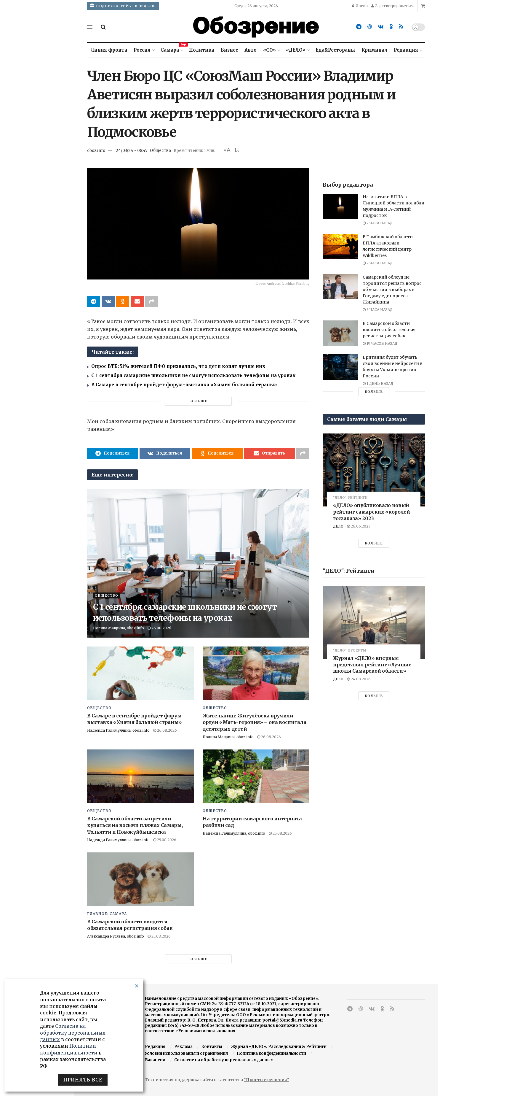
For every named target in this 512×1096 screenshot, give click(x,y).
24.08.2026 (360, 679)
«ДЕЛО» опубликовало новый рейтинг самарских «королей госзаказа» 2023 (371, 511)
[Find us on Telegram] (358, 26)
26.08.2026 (161, 628)
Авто (250, 50)
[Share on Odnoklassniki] (122, 301)
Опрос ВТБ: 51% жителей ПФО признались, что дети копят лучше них (178, 366)
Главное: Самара (107, 914)
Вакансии (155, 1059)
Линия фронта (109, 50)
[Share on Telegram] (93, 301)
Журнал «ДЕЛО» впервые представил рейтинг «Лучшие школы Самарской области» (372, 664)
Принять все (82, 1080)
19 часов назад (381, 343)
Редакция (406, 50)
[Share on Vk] (108, 301)
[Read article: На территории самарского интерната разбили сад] (256, 776)
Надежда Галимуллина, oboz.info (118, 730)
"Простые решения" (266, 1079)
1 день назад (379, 383)
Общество (160, 150)
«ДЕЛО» (295, 50)
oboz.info (96, 150)
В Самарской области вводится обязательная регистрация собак (389, 330)
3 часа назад (379, 309)
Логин (361, 6)
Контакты (211, 1046)
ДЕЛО (338, 526)
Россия (142, 50)
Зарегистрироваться (394, 6)
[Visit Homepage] (256, 27)
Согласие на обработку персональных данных (223, 1059)
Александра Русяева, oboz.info (115, 936)
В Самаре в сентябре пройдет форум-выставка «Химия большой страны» (184, 384)
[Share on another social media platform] (151, 301)
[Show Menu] (89, 27)
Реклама (183, 1046)
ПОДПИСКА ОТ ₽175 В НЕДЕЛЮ (125, 6)
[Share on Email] (137, 301)
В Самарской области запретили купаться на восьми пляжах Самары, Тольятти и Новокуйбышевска (135, 825)
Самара (172, 49)
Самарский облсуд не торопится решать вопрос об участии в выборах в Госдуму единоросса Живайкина (392, 289)
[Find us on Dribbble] (369, 26)
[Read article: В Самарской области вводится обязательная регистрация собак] (140, 879)
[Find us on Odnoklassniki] (391, 26)
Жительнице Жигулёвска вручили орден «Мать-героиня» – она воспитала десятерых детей (254, 722)
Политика (201, 50)
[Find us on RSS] (401, 26)
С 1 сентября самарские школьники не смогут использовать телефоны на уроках (193, 375)
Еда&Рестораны (335, 50)
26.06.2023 (360, 526)
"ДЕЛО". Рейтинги (350, 497)
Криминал (374, 50)
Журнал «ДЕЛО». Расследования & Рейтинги (279, 1046)
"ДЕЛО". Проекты (349, 650)
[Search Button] (103, 27)
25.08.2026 (166, 840)
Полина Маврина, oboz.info (118, 628)
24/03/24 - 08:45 (131, 150)
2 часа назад (379, 223)
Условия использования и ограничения (186, 1053)
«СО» (269, 50)
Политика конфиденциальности (271, 1053)
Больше (198, 401)
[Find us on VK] (380, 26)
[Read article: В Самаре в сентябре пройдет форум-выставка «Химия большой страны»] (140, 673)
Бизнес (229, 50)
